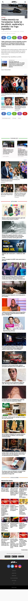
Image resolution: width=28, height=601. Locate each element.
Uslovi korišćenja (14, 578)
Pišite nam (14, 580)
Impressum (14, 575)
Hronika (3, 17)
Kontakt (14, 570)
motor (19, 118)
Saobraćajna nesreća (6, 118)
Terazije (14, 118)
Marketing (14, 573)
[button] (2, 146)
